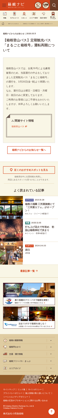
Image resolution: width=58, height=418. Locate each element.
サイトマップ (9, 389)
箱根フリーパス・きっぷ (19, 361)
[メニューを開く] (4, 5)
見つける (54, 5)
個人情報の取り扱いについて (37, 393)
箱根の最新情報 (16, 340)
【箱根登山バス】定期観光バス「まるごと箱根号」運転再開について (38, 23)
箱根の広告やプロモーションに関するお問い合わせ (25, 400)
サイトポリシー (35, 389)
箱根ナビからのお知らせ (13, 23)
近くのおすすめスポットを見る (31, 169)
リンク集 (21, 389)
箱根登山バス (18, 126)
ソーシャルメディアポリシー (15, 397)
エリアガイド (15, 368)
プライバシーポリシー (13, 393)
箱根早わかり (15, 347)
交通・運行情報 (16, 354)
